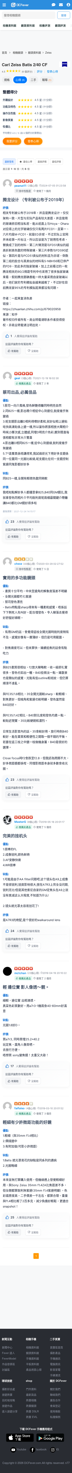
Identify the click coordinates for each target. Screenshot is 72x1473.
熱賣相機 (31, 1400)
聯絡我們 (55, 1394)
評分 (39, 71)
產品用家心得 (34, 1369)
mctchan (20, 973)
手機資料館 (32, 1358)
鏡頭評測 (60, 25)
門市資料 (31, 1389)
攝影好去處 (8, 1389)
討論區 (6, 1369)
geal (17, 378)
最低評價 (56, 161)
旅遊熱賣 (7, 1394)
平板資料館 (32, 1364)
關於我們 (55, 1389)
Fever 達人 (8, 1353)
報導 (46, 80)
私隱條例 (55, 1417)
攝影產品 (55, 1353)
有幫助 (14, 350)
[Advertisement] (36, 1295)
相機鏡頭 (18, 52)
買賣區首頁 (56, 1347)
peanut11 (20, 185)
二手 (33, 80)
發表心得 (52, 71)
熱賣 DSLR (32, 1411)
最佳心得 (27, 161)
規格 (7, 80)
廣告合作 (55, 1400)
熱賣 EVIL (31, 1417)
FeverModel (9, 1358)
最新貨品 (31, 1394)
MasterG (20, 822)
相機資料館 (9, 25)
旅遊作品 (7, 1406)
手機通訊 (55, 1358)
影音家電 (55, 1369)
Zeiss (48, 52)
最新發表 (9, 161)
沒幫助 (34, 350)
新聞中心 (7, 1347)
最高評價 (42, 161)
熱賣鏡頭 (31, 1406)
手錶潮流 (55, 1375)
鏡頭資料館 (28, 25)
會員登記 (55, 1406)
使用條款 (55, 1411)
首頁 (4, 52)
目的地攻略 (8, 1400)
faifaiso (19, 1108)
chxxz (18, 563)
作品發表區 (8, 1364)
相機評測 (44, 25)
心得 (20, 80)
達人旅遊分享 (10, 1411)
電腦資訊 (55, 1364)
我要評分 (12, 141)
